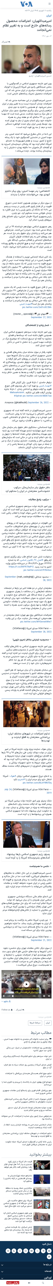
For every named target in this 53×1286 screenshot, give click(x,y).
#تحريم (21, 779)
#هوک (13, 776)
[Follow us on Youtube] (31, 1251)
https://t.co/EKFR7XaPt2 (21, 567)
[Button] (6, 41)
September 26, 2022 (38, 402)
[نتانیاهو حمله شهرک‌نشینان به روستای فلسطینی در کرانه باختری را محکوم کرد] (42, 1179)
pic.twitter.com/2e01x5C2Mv (37, 307)
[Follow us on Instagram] (25, 1251)
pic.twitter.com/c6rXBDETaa (37, 396)
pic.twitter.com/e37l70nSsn (38, 570)
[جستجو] (43, 1283)
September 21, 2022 (41, 940)
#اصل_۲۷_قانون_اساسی (31, 560)
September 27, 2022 (41, 317)
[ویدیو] (29, 1283)
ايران (49, 16)
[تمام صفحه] (39, 995)
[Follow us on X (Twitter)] (37, 1251)
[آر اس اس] (14, 1251)
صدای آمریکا (42, 977)
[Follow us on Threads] (20, 1251)
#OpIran (18, 396)
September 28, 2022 (41, 632)
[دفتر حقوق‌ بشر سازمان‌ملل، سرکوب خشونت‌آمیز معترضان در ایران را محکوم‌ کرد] (26, 467)
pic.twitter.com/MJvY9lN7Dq (37, 783)
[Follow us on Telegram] (43, 1251)
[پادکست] (8, 1251)
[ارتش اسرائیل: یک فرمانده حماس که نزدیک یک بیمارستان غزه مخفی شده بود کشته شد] (42, 1230)
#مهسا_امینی (26, 304)
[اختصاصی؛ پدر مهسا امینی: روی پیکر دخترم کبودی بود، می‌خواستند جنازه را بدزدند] (26, 171)
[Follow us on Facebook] (49, 1251)
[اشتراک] (49, 1256)
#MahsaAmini (17, 392)
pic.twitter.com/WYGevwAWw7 (36, 622)
